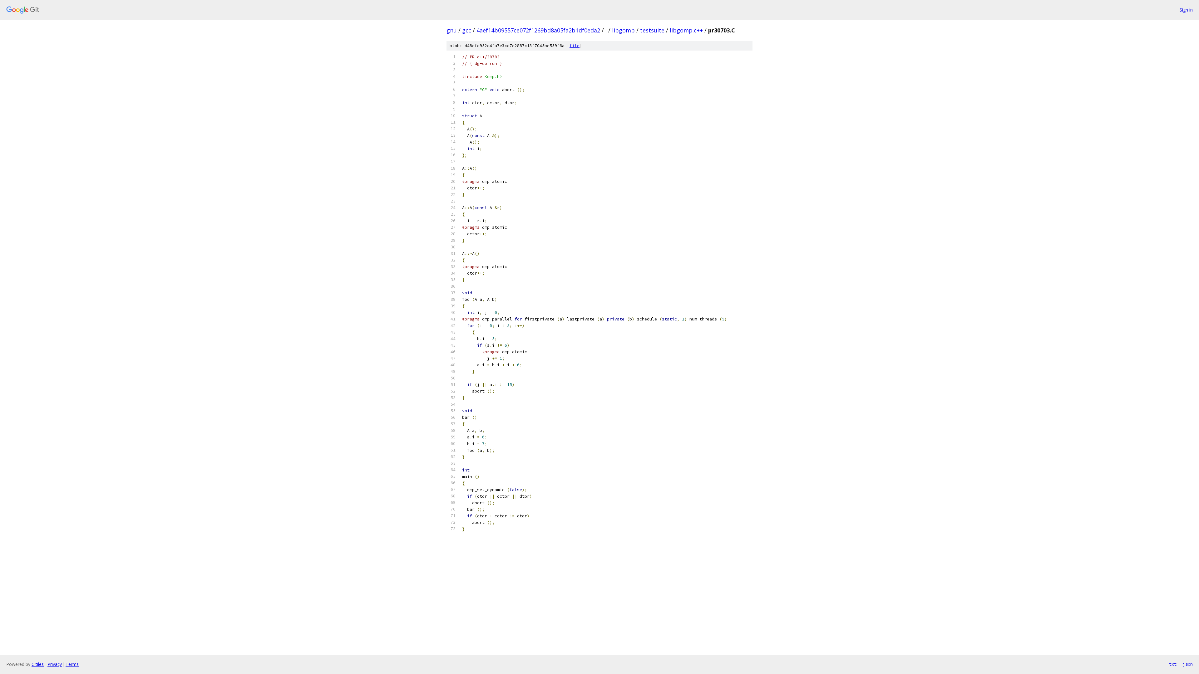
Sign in (1186, 10)
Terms (72, 664)
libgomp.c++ (686, 30)
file (575, 45)
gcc (466, 30)
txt (1173, 664)
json (1188, 664)
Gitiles (38, 664)
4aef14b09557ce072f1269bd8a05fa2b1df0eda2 (538, 30)
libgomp (623, 30)
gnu (452, 30)
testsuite (652, 30)
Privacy (54, 664)
